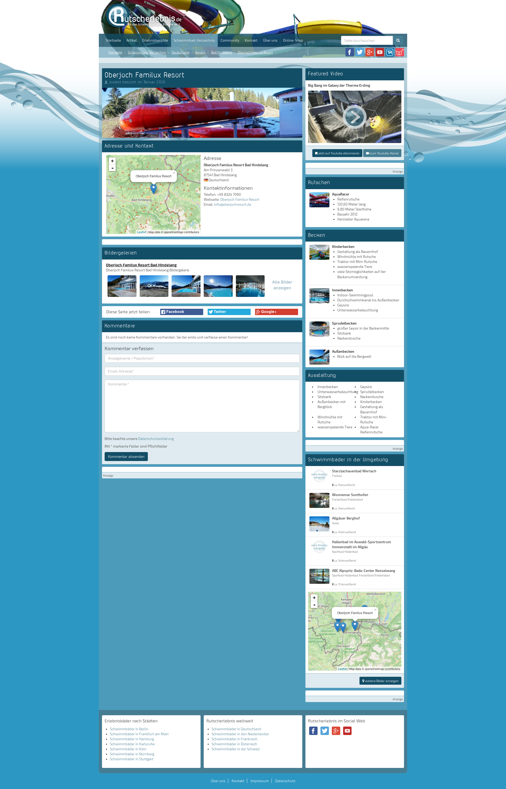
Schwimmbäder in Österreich (234, 744)
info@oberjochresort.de (232, 204)
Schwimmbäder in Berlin (129, 729)
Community (230, 40)
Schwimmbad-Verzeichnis (194, 40)
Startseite (113, 40)
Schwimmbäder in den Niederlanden (240, 734)
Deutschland (180, 52)
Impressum (260, 781)
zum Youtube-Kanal (383, 153)
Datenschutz (285, 781)
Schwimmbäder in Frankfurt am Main (139, 734)
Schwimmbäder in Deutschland (236, 729)
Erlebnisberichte (155, 40)
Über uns (270, 40)
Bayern (200, 52)
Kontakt (251, 40)
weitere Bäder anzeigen (381, 681)
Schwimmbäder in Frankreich (234, 739)
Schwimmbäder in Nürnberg (132, 754)
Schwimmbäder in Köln (128, 749)
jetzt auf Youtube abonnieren (338, 153)
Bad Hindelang (221, 52)
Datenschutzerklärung (156, 439)
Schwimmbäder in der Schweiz (236, 749)
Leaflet (141, 232)
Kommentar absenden (126, 456)
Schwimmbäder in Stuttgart (131, 759)
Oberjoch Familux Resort (255, 52)
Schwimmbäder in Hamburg (132, 739)
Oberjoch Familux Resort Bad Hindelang (141, 264)
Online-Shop (293, 40)
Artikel (131, 40)
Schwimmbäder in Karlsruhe (132, 744)
